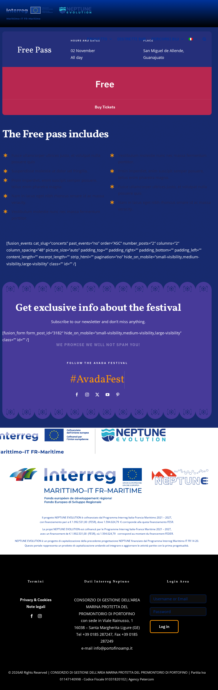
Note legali (35, 606)
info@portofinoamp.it (113, 648)
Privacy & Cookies (36, 599)
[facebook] (77, 394)
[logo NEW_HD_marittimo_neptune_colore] (109, 460)
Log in (164, 626)
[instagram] (87, 394)
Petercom (147, 679)
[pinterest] (118, 394)
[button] (204, 39)
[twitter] (97, 394)
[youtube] (107, 394)
